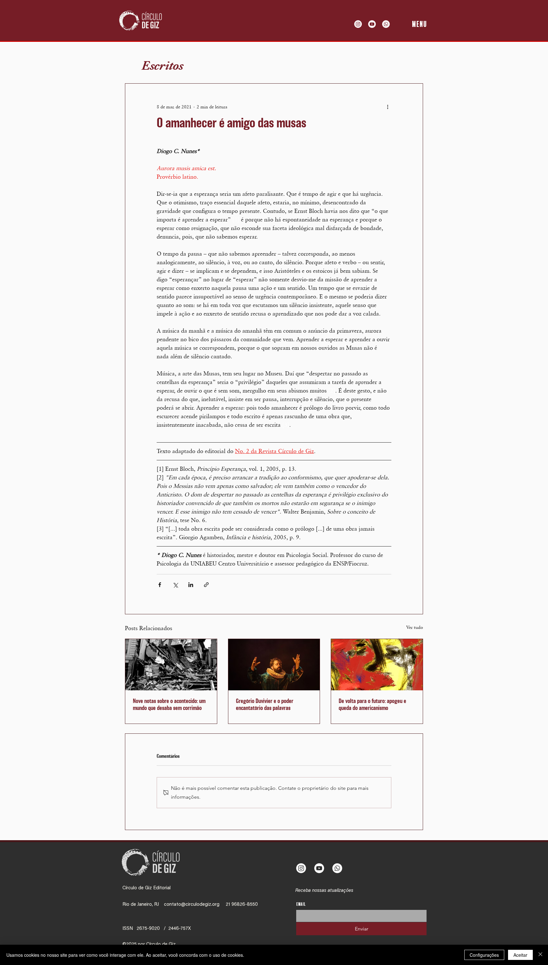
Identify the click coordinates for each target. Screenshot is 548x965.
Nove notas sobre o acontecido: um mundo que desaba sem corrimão (169, 705)
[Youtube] (372, 24)
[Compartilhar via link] (206, 585)
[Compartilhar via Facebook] (160, 585)
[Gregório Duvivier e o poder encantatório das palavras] (274, 664)
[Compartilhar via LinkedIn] (191, 585)
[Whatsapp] (386, 24)
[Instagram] (358, 24)
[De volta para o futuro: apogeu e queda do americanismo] (377, 664)
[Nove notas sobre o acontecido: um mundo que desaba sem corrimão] (171, 664)
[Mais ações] (387, 106)
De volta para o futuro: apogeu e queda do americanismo (372, 705)
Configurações (484, 955)
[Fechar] (540, 955)
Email (301, 904)
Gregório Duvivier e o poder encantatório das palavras (264, 705)
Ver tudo (414, 627)
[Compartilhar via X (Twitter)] (175, 585)
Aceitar (520, 955)
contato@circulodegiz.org (191, 904)
